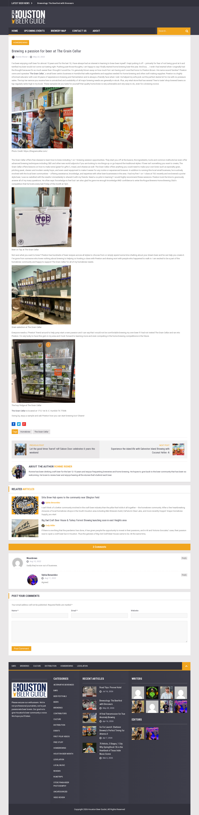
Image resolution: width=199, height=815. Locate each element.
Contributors (60, 713)
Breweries (24, 666)
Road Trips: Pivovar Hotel (110, 687)
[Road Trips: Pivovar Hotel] (89, 691)
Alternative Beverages (63, 685)
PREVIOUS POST (37, 445)
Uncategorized (60, 791)
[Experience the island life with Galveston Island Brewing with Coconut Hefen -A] (178, 449)
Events (56, 731)
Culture (37, 666)
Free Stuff (58, 742)
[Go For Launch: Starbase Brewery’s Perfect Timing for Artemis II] (89, 731)
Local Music (59, 765)
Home (15, 30)
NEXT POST (164, 445)
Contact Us (79, 30)
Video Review (59, 797)
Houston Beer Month (63, 754)
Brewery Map (58, 30)
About (96, 30)
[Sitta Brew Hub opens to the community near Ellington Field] (25, 505)
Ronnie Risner (63, 466)
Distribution (50, 666)
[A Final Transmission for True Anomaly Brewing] (89, 718)
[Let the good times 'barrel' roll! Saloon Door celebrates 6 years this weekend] (20, 449)
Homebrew (25, 432)
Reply (184, 558)
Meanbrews (32, 558)
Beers (56, 702)
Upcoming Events (34, 30)
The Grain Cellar (37, 73)
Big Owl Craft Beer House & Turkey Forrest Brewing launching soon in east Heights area (84, 520)
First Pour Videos (61, 736)
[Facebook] (13, 424)
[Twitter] (19, 424)
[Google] (24, 424)
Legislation (82, 666)
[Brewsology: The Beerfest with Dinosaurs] (89, 704)
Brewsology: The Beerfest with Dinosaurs (55, 3)
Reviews (57, 771)
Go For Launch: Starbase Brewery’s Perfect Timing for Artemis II (112, 730)
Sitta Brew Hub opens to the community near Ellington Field (70, 497)
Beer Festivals (60, 696)
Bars (14, 666)
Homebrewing (20, 42)
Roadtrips (58, 777)
